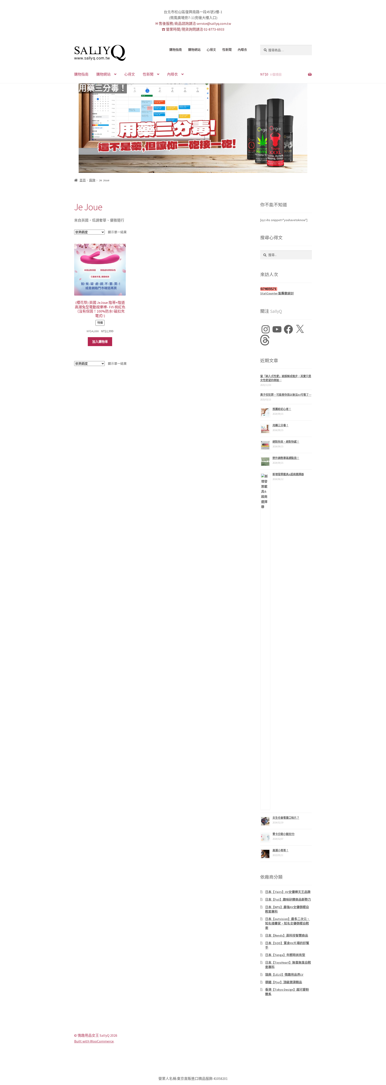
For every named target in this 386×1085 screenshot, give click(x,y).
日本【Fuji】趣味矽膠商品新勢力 (288, 899)
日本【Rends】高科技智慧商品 (286, 935)
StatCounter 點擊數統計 (277, 293)
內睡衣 (242, 50)
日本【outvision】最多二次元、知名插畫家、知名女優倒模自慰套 (287, 923)
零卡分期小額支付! (284, 834)
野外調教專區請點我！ (286, 458)
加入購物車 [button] (100, 342)
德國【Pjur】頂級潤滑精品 (283, 982)
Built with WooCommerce (94, 1041)
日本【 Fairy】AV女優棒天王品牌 (287, 892)
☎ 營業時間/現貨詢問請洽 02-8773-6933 (193, 29)
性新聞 (227, 50)
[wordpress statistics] (286, 289)
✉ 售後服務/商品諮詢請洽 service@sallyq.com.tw (193, 23)
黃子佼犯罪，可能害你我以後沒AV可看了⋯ (285, 394)
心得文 (211, 50)
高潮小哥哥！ (281, 850)
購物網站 (194, 50)
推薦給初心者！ (282, 409)
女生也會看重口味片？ (286, 817)
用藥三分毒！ (103, 88)
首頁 (83, 180)
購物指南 (175, 50)
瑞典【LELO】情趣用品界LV (284, 975)
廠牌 (92, 180)
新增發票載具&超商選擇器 (288, 474)
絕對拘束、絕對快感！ (286, 441)
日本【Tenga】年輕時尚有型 (285, 955)
